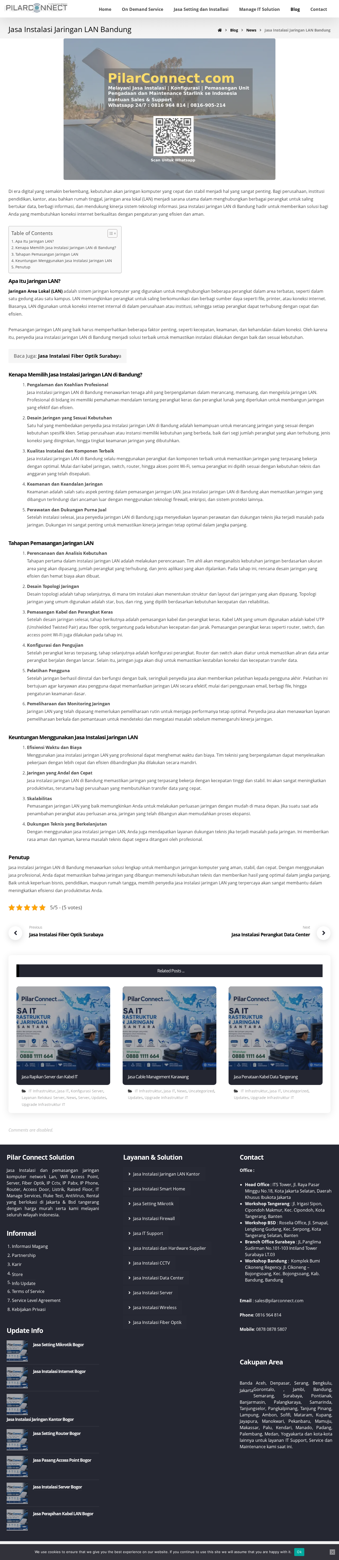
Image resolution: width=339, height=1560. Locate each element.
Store (17, 1274)
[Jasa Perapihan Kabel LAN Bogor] (17, 1520)
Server (84, 1097)
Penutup (22, 266)
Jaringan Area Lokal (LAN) (35, 291)
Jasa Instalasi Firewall (154, 1218)
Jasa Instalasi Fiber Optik (157, 1322)
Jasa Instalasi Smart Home (159, 1189)
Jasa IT (63, 1090)
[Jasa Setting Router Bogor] (17, 1439)
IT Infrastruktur (42, 1090)
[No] (332, 1552)
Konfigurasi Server (87, 1090)
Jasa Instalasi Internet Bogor (59, 1371)
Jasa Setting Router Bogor (57, 1433)
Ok (299, 1552)
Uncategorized (201, 1090)
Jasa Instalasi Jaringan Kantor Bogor (40, 1419)
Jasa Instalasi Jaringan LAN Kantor (166, 1174)
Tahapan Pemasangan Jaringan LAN (46, 254)
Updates (98, 1097)
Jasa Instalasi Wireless (155, 1307)
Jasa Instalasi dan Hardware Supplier (169, 1248)
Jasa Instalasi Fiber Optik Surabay (78, 356)
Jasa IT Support (148, 1233)
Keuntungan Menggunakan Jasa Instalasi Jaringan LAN (63, 260)
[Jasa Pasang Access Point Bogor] (17, 1466)
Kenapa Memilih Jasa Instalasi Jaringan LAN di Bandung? (65, 247)
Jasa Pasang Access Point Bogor (62, 1460)
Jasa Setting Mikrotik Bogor (58, 1345)
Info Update (23, 1283)
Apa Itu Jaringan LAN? (34, 241)
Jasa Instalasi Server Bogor (57, 1487)
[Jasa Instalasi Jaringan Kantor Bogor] (17, 1404)
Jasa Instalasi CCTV (151, 1263)
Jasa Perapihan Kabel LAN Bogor (63, 1514)
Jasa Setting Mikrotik (153, 1204)
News (71, 1097)
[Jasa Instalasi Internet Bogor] (17, 1377)
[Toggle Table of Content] (110, 233)
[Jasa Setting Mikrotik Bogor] (17, 1351)
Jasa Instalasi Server (153, 1293)
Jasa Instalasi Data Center (158, 1278)
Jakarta (246, 1390)
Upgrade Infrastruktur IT (43, 1104)
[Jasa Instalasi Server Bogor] (17, 1493)
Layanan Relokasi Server (43, 1097)
